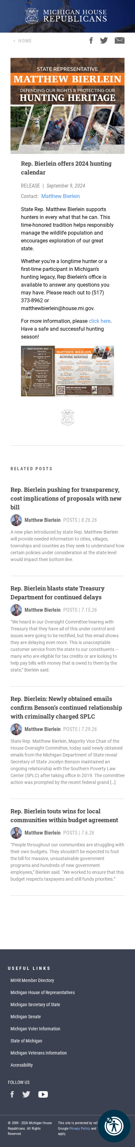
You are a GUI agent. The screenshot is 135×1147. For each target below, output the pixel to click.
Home (25, 41)
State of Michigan (26, 1040)
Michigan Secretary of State (35, 1004)
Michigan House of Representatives (42, 992)
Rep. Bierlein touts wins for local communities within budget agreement (64, 815)
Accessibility (21, 1065)
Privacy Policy (79, 1128)
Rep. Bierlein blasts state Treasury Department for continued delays (57, 592)
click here (99, 321)
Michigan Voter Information (35, 1028)
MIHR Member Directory (32, 980)
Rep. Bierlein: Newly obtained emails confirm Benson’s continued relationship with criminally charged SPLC (66, 707)
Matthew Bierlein (60, 196)
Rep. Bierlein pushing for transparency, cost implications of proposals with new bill (66, 498)
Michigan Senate (25, 1016)
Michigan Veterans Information (38, 1053)
